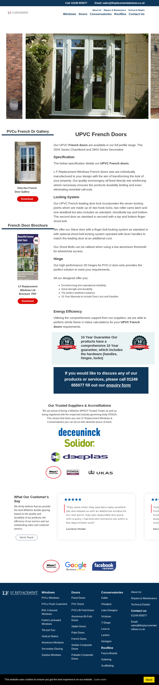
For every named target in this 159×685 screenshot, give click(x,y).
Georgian (106, 641)
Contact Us (137, 14)
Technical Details (136, 10)
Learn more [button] (100, 679)
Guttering (106, 659)
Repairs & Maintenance (115, 10)
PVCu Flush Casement (54, 604)
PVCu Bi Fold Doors (82, 610)
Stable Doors (78, 626)
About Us (96, 10)
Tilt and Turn (48, 630)
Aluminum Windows (53, 642)
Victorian (106, 616)
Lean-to (105, 629)
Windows (69, 14)
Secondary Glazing (52, 648)
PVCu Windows (50, 598)
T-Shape (106, 622)
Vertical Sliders (50, 636)
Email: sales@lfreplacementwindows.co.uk (144, 625)
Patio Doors (77, 632)
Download (27, 199)
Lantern (105, 635)
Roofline (120, 14)
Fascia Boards (109, 653)
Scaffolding (107, 665)
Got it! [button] (149, 679)
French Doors (78, 639)
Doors (83, 14)
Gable (104, 598)
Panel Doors (78, 598)
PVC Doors (77, 604)
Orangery (106, 604)
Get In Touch (27, 537)
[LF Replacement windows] (17, 12)
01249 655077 (139, 615)
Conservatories (101, 14)
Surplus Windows (51, 655)
